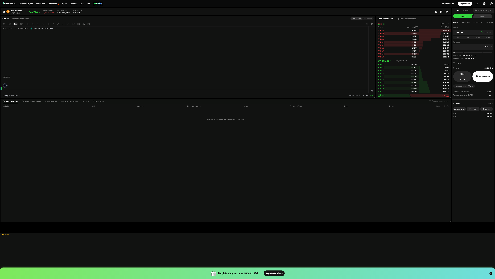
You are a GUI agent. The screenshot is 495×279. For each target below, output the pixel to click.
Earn (82, 3)
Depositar (473, 109)
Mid (458, 37)
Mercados (40, 3)
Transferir (486, 109)
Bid (468, 37)
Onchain (73, 3)
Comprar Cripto (459, 109)
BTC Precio (15, 13)
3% (488, 37)
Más (490, 103)
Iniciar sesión (462, 76)
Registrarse (484, 76)
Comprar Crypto (26, 3)
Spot (64, 3)
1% (478, 37)
